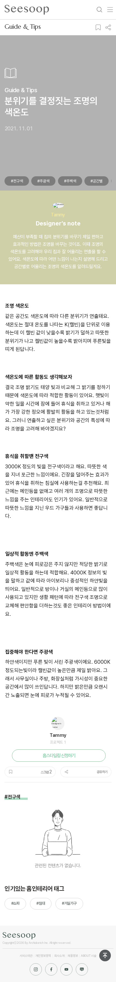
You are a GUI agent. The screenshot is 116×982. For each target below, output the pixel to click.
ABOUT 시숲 (88, 955)
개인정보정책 (43, 955)
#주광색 (43, 181)
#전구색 (17, 181)
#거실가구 (69, 903)
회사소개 (59, 955)
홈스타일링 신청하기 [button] (59, 755)
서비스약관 (26, 955)
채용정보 (73, 955)
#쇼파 (15, 903)
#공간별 (96, 181)
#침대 (40, 903)
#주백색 (70, 181)
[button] (98, 27)
